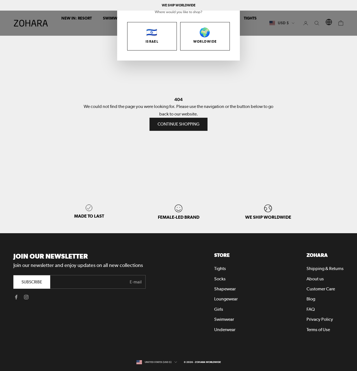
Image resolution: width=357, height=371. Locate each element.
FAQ (311, 309)
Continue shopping (178, 124)
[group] (268, 212)
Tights (220, 268)
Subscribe (31, 282)
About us (315, 278)
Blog (311, 299)
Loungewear (226, 299)
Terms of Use (318, 329)
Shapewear (225, 289)
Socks (220, 278)
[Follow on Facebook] (16, 297)
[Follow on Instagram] (26, 297)
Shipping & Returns (325, 268)
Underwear (224, 329)
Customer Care (321, 289)
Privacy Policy (320, 319)
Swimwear (224, 319)
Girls (218, 309)
